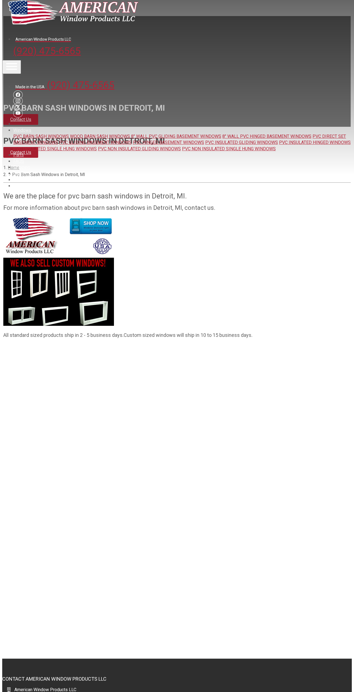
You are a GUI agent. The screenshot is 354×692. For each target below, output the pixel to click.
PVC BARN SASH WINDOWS (41, 136)
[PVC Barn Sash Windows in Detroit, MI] (58, 324)
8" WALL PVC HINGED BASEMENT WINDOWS (266, 136)
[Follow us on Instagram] (18, 101)
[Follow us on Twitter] (18, 107)
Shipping (21, 167)
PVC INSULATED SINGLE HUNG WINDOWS (55, 148)
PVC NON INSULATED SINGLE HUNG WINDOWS (229, 148)
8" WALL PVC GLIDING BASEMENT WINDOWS (176, 136)
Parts (18, 154)
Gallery (20, 173)
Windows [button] (22, 130)
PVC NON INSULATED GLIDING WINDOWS (139, 148)
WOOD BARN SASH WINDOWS (100, 136)
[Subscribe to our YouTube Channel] (18, 113)
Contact (20, 179)
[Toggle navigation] (11, 67)
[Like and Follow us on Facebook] (18, 95)
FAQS (18, 161)
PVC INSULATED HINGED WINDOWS (315, 142)
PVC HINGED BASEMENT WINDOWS (168, 142)
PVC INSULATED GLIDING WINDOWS (241, 142)
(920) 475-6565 (47, 47)
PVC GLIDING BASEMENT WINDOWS (95, 142)
